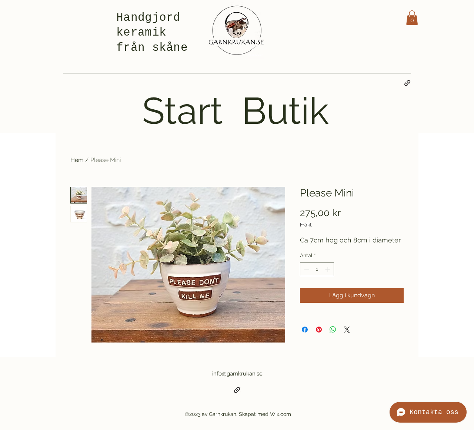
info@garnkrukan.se (237, 373)
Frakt (306, 225)
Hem (77, 159)
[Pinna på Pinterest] (318, 329)
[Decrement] (305, 269)
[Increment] (328, 269)
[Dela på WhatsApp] (332, 329)
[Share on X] (347, 329)
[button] (412, 17)
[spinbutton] (317, 269)
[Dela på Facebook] (304, 329)
